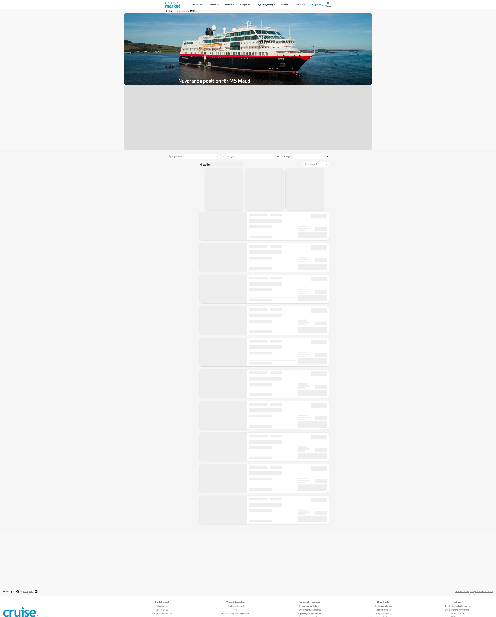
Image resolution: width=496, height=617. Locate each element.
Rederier (228, 4)
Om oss (299, 4)
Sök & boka (197, 4)
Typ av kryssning (265, 4)
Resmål (213, 4)
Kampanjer (245, 4)
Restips (284, 4)
